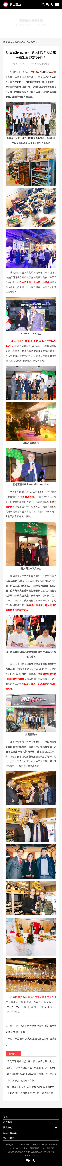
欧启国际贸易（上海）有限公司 (41, 1148)
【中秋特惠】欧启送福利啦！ (21, 1080)
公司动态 (30, 42)
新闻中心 (19, 42)
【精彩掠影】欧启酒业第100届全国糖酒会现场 (30, 1093)
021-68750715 (31, 1155)
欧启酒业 (7, 42)
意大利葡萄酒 (43, 63)
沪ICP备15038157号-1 (17, 1148)
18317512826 (13, 1011)
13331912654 (13, 1007)
